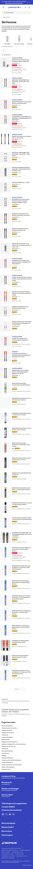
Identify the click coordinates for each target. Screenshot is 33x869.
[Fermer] (30, 2)
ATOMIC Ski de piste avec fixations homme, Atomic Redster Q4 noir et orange (22, 279)
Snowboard (5, 735)
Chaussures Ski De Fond (8, 746)
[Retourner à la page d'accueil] (14, 7)
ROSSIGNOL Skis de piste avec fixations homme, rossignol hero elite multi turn (21, 262)
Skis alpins (7, 44)
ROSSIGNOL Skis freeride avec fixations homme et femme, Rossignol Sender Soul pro (21, 201)
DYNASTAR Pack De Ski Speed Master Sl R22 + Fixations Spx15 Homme (21, 627)
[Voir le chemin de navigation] (2, 17)
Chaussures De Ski (7, 730)
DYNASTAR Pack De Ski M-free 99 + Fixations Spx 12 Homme (22, 428)
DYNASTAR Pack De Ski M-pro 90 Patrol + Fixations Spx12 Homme (21, 488)
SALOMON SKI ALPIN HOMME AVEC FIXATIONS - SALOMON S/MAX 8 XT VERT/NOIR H (22, 118)
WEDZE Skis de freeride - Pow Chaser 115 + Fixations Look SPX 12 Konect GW (22, 245)
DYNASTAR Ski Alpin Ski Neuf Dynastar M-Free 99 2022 (20, 656)
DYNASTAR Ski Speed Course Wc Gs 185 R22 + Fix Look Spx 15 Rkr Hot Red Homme (21, 567)
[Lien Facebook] (3, 814)
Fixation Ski (5, 748)
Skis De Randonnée (7, 725)
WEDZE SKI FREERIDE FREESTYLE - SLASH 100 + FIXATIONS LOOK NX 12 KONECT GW (21, 169)
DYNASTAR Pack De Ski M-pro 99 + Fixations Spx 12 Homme (21, 399)
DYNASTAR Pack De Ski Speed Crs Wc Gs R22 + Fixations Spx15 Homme (21, 549)
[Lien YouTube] (10, 814)
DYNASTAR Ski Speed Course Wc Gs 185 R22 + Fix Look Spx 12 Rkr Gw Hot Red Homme (21, 597)
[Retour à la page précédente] (10, 689)
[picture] (5, 62)
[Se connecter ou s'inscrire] (26, 7)
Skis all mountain (19, 44)
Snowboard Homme (7, 758)
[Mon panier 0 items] (29, 7)
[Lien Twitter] (6, 814)
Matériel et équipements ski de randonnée (14, 744)
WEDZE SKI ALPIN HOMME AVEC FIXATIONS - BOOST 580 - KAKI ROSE (21, 81)
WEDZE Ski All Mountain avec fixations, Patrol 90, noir (20, 229)
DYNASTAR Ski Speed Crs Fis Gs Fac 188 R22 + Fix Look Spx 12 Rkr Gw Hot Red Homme (21, 672)
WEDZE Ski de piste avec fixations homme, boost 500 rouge (22, 102)
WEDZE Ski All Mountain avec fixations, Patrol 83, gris (20, 307)
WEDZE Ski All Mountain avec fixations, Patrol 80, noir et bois (21, 214)
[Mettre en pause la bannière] (27, 2)
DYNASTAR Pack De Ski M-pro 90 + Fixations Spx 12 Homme (22, 458)
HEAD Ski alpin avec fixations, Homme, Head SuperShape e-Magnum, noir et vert (20, 372)
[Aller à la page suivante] (23, 689)
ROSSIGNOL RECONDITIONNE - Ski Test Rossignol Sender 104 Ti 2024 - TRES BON (22, 534)
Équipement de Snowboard (9, 741)
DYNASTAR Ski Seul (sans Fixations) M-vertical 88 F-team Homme (21, 444)
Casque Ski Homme (7, 762)
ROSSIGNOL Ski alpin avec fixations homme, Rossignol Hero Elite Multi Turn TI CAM (21, 355)
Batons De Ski (5, 739)
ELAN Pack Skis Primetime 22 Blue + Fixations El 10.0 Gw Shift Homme (22, 518)
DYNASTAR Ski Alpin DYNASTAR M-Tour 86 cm (21, 473)
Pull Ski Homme (6, 769)
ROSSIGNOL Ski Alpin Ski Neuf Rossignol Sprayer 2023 (20, 641)
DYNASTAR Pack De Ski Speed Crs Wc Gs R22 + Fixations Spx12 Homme (21, 612)
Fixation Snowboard (7, 737)
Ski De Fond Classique (8, 767)
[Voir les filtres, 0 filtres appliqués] (4, 50)
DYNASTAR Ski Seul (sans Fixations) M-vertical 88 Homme (21, 384)
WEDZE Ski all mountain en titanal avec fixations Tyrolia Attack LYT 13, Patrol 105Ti (21, 323)
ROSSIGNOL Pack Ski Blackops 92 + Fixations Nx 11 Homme (21, 414)
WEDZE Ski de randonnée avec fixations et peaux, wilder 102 (21, 60)
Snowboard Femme (7, 751)
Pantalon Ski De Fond (8, 732)
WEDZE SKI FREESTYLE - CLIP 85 (20, 182)
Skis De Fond (5, 753)
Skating (4, 755)
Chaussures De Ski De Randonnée (11, 760)
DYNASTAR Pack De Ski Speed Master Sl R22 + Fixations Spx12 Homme (21, 582)
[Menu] (3, 7)
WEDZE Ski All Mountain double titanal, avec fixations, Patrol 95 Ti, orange (22, 293)
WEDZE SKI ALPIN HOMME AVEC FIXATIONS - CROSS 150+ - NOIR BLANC (21, 154)
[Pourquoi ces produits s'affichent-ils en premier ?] (2, 55)
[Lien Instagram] (13, 814)
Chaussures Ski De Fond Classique (11, 764)
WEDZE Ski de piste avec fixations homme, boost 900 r (22, 137)
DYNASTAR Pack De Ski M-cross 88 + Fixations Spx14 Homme (22, 503)
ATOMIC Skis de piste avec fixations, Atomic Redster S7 (20, 339)
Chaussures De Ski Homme (9, 728)
